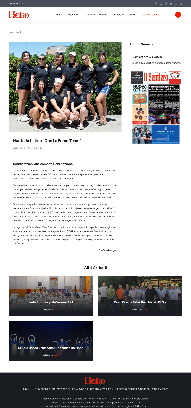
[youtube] (171, 4)
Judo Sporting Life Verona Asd (51, 302)
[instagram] (166, 4)
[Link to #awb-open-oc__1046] (178, 15)
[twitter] (161, 4)
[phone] (181, 4)
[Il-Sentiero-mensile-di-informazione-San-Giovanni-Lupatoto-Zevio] (26, 11)
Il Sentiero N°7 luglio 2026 (146, 56)
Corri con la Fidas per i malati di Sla (140, 302)
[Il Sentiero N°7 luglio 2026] (156, 72)
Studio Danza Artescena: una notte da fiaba (50, 348)
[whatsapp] (176, 4)
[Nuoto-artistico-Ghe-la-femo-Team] (65, 43)
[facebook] (156, 4)
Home (11, 32)
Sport (18, 32)
